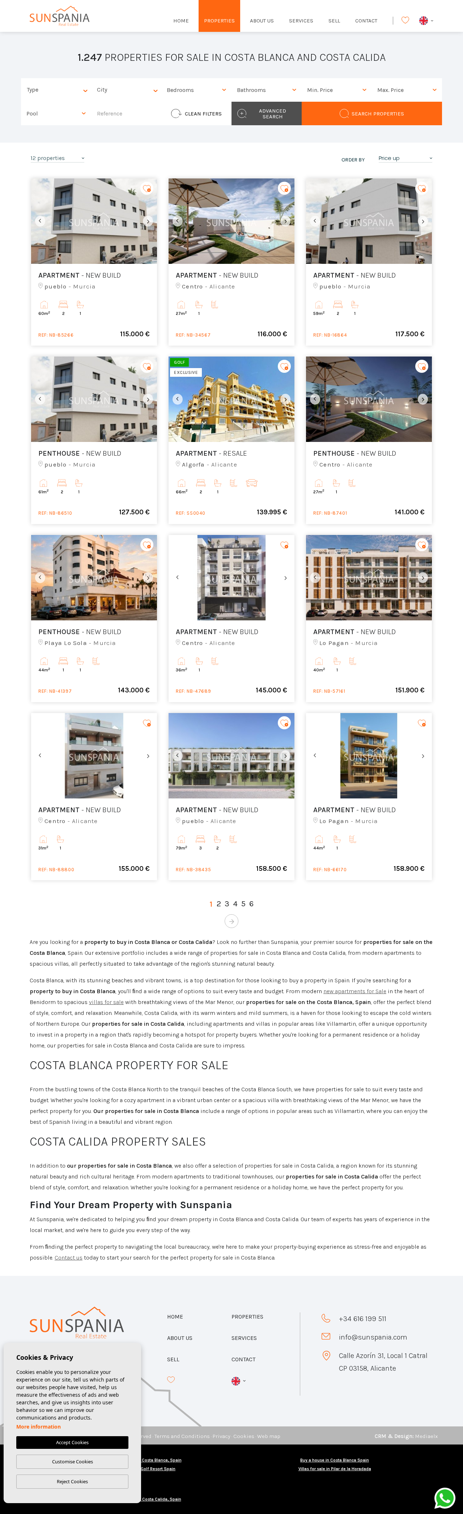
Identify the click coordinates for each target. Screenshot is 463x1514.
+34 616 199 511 (362, 1319)
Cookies (243, 1436)
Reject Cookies (72, 1481)
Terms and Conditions (182, 1436)
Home (181, 20)
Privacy (221, 1436)
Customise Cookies (72, 1461)
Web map (268, 1436)
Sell (334, 20)
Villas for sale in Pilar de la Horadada (334, 1468)
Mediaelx (426, 1436)
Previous (38, 221)
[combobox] (56, 90)
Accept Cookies (72, 1442)
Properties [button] (219, 20)
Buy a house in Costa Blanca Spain (334, 1460)
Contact (366, 20)
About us (262, 20)
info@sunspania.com (373, 1337)
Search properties (378, 113)
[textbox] (58, 90)
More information (38, 1426)
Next (150, 221)
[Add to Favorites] (147, 188)
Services (301, 20)
